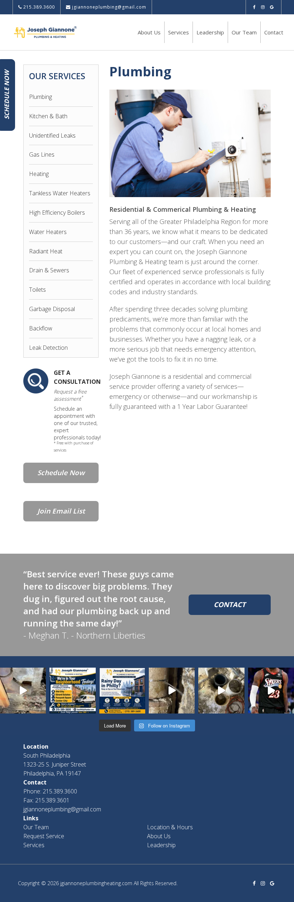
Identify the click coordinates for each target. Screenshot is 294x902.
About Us (149, 32)
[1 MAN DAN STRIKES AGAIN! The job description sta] (221, 691)
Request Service (43, 836)
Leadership (210, 32)
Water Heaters (48, 232)
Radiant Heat (45, 251)
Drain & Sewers (49, 270)
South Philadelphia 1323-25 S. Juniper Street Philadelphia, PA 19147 (54, 764)
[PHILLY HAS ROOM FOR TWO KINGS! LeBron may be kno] (271, 691)
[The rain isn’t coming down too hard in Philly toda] (122, 691)
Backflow (40, 328)
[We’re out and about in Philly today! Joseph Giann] (72, 691)
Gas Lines (41, 154)
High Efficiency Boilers (57, 212)
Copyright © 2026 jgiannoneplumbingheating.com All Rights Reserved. (97, 883)
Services (178, 32)
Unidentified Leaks (52, 135)
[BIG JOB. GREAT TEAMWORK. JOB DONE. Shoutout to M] (172, 691)
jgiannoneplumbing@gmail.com (108, 7)
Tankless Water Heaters (59, 193)
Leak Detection (48, 348)
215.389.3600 (38, 7)
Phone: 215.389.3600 (50, 791)
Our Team (244, 32)
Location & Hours (170, 827)
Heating (39, 174)
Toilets (37, 289)
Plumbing (40, 97)
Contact (273, 32)
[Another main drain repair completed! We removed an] (23, 691)
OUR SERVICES (57, 76)
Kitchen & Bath (48, 116)
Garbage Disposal (52, 309)
